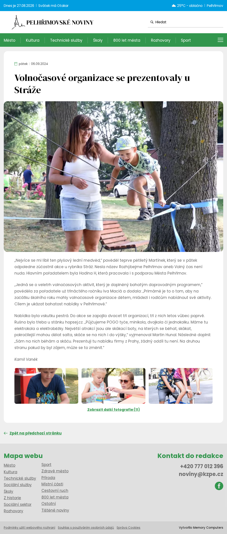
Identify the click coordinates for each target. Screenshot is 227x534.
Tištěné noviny (55, 510)
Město (9, 40)
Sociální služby (18, 484)
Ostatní (48, 503)
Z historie (12, 498)
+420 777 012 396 (201, 466)
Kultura (32, 40)
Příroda (48, 477)
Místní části (52, 484)
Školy (98, 40)
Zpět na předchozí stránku (36, 433)
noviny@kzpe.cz (201, 474)
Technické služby (66, 40)
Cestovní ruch (54, 490)
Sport (186, 40)
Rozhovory (160, 40)
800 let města (126, 40)
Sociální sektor (17, 504)
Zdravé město (54, 471)
